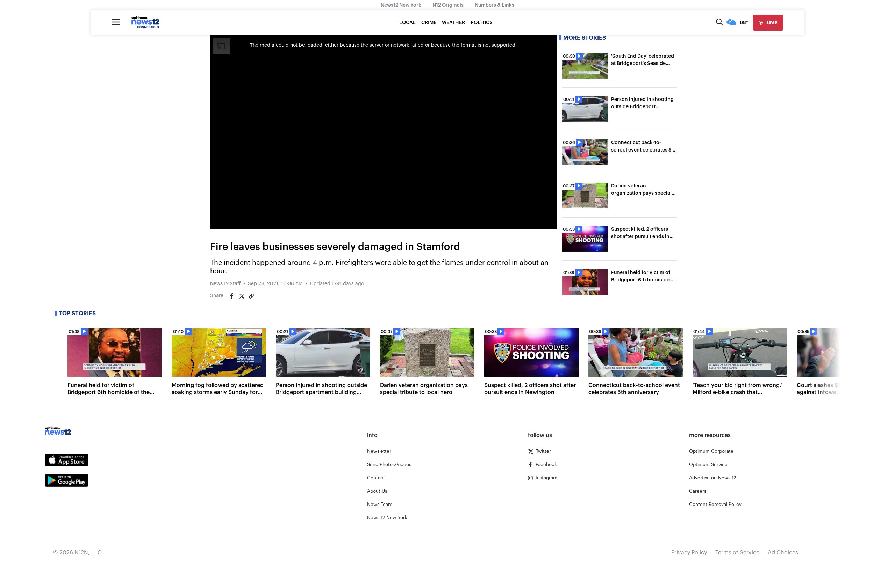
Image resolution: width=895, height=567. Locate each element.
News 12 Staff (225, 283)
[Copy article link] (251, 296)
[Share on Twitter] (241, 296)
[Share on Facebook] (232, 296)
